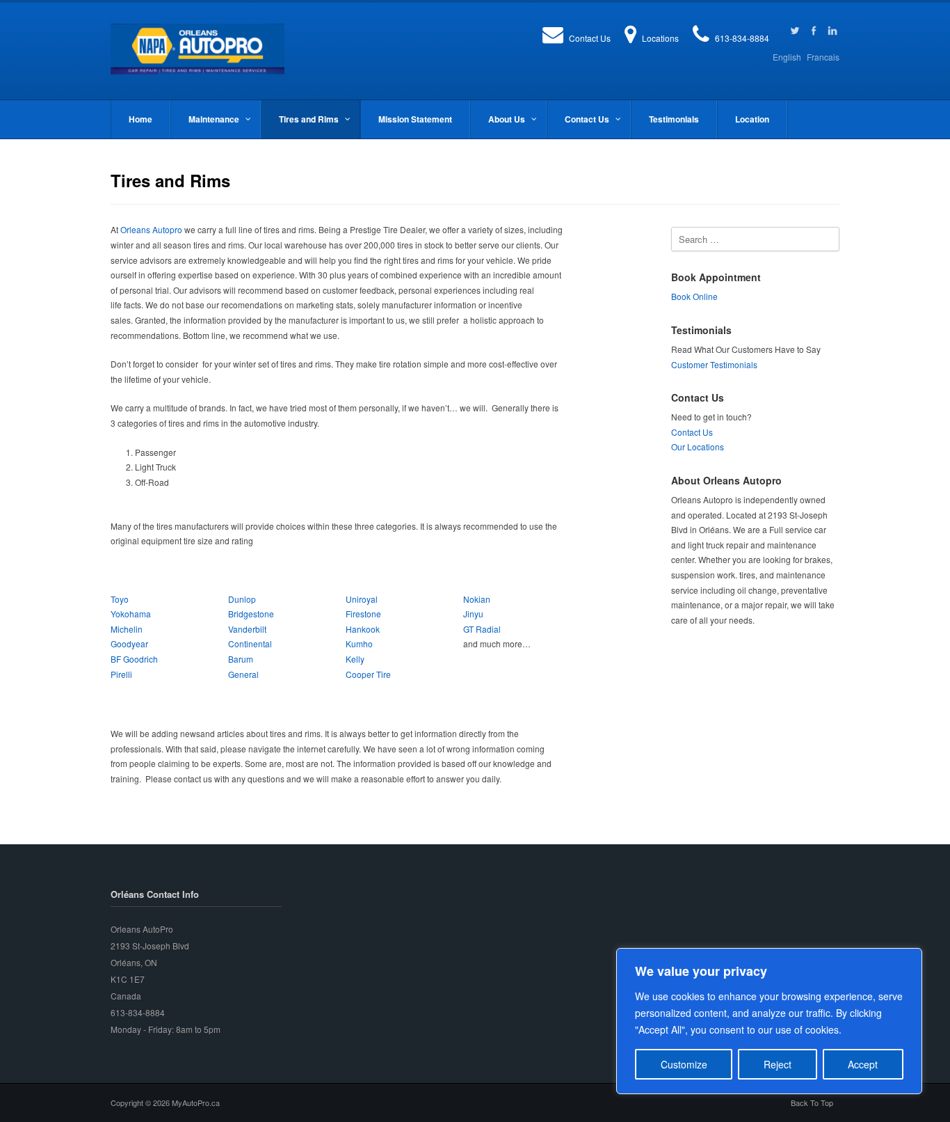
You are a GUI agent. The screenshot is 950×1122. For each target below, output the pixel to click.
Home (140, 119)
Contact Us (590, 38)
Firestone (363, 613)
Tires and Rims (309, 119)
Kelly (355, 659)
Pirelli (121, 674)
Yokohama (131, 613)
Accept (863, 1064)
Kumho (359, 643)
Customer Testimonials (714, 364)
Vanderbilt (248, 629)
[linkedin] (832, 31)
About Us (506, 119)
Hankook (363, 629)
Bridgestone (251, 613)
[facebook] (814, 31)
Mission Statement (415, 119)
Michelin (127, 629)
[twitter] (795, 31)
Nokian (476, 599)
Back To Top (812, 1102)
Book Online (694, 296)
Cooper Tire (368, 674)
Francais (823, 57)
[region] (769, 1021)
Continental (250, 643)
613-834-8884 (742, 38)
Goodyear (129, 643)
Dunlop (242, 599)
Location (752, 119)
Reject (777, 1064)
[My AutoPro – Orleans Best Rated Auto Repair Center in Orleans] (197, 49)
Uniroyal (362, 599)
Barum (240, 659)
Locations (660, 38)
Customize (684, 1064)
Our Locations (697, 446)
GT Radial (482, 629)
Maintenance (213, 119)
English (787, 57)
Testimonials (674, 119)
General (243, 674)
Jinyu (473, 613)
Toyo (120, 599)
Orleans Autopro (151, 229)
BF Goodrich (134, 659)
